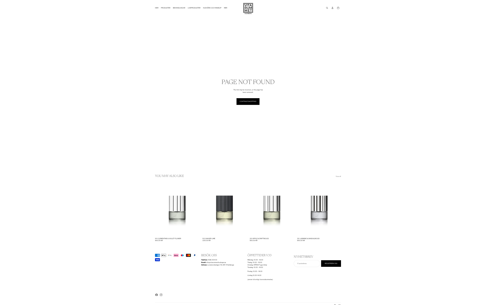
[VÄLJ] (195, 232)
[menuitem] (225, 8)
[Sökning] (327, 8)
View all (338, 176)
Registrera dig (331, 263)
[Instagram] (161, 294)
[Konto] (332, 8)
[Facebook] (156, 294)
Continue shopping (248, 101)
